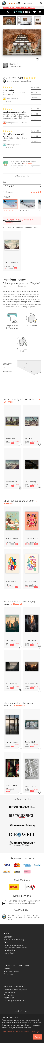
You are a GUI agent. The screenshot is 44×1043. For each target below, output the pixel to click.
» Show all (16, 604)
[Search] (8, 12)
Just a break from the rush (12, 785)
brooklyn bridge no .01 (12, 482)
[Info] (5, 201)
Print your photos (11, 971)
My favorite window (12, 742)
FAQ (6, 942)
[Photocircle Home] (21, 12)
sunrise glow (30, 640)
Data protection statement (16, 948)
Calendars (8, 974)
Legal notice (9, 950)
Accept (37, 1037)
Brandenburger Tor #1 (12, 684)
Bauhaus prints (10, 992)
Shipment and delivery (14, 940)
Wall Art (7, 969)
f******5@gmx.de (12, 123)
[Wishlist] (34, 12)
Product (6, 197)
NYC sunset (10, 640)
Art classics (9, 995)
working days (13, 220)
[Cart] (39, 12)
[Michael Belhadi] (5, 65)
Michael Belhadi (16, 66)
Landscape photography (15, 1000)
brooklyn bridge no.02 (31, 438)
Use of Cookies (10, 953)
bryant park (10, 438)
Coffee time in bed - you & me (31, 786)
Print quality (8, 192)
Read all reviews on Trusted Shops (19, 81)
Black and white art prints (15, 990)
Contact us (8, 937)
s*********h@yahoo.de (13, 145)
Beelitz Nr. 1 (30, 742)
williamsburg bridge (31, 482)
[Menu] (4, 12)
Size (4, 182)
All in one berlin (31, 684)
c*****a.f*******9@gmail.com (16, 99)
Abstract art (9, 998)
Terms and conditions (13, 945)
